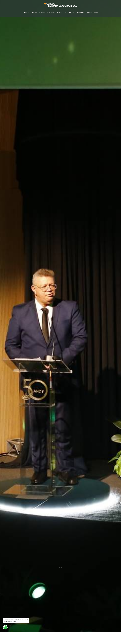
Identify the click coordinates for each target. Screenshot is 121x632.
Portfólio (26, 12)
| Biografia (59, 12)
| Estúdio (33, 12)
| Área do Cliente (92, 12)
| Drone (40, 12)
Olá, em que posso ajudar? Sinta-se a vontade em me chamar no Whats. (15, 620)
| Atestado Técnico (71, 12)
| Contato (81, 12)
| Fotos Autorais (49, 12)
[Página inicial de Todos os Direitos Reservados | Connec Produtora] (60, 5)
